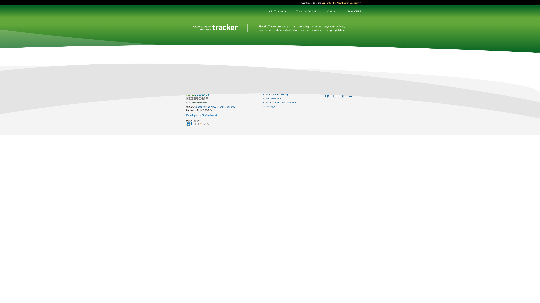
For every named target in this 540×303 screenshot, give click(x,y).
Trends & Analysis (306, 11)
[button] (272, 11)
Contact (332, 11)
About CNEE (353, 11)
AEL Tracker (276, 11)
